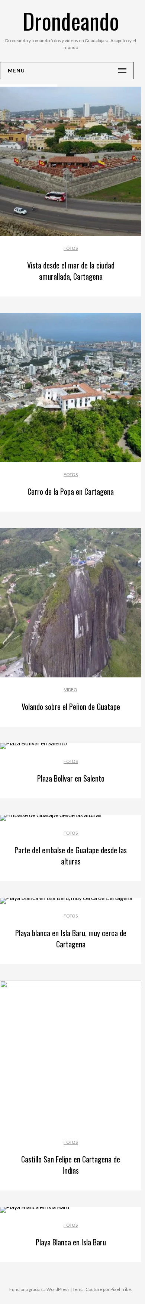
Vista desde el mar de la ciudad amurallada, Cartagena (71, 271)
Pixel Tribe (120, 1289)
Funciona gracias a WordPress (39, 1289)
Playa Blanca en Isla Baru (71, 1242)
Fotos (71, 248)
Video (70, 689)
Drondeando (71, 20)
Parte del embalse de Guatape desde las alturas (70, 855)
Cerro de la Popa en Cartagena (71, 491)
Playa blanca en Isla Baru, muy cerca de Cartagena (70, 938)
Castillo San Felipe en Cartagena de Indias (70, 1165)
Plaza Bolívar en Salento (70, 778)
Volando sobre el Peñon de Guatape (71, 706)
